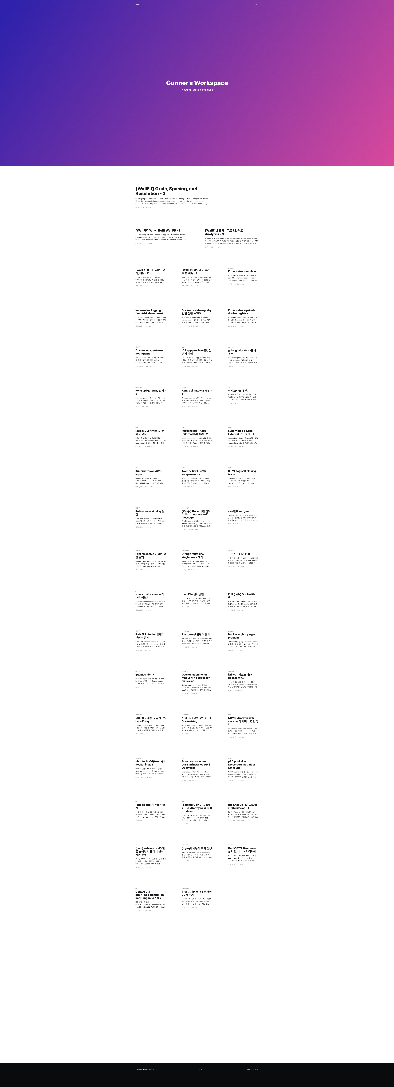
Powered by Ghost (253, 1069)
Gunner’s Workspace (141, 1069)
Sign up (200, 1069)
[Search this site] (257, 4)
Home (137, 4)
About (145, 4)
